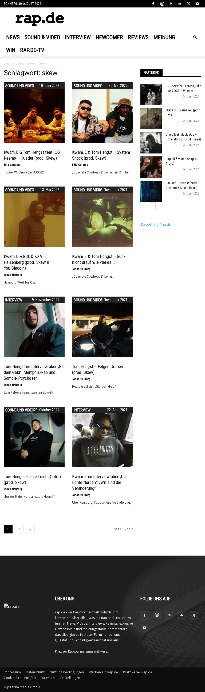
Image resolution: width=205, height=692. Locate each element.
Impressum (12, 672)
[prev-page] (143, 205)
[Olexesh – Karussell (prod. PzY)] (151, 118)
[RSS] (171, 3)
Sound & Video (42, 37)
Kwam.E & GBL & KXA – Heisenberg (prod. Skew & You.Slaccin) (26, 262)
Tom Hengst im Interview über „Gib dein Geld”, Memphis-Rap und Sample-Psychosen (34, 372)
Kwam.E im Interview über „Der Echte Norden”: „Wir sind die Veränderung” (99, 482)
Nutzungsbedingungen (67, 672)
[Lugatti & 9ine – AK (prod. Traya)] (151, 167)
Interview (78, 37)
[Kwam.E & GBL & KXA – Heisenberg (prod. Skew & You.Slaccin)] (34, 217)
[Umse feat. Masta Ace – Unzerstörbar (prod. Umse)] (151, 142)
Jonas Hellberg (13, 275)
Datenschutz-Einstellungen (60, 677)
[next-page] (30, 529)
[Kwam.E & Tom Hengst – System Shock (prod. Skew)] (102, 112)
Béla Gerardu (12, 165)
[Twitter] (188, 3)
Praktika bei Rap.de (137, 672)
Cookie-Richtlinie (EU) (20, 677)
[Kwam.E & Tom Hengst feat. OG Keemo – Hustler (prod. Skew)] (34, 112)
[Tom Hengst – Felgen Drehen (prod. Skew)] (102, 327)
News (13, 37)
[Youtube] (197, 3)
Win (10, 50)
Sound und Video (19, 85)
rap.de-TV (32, 50)
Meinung (164, 37)
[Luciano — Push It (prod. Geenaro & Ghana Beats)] (151, 191)
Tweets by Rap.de (155, 224)
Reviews (138, 37)
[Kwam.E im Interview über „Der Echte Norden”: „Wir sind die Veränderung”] (102, 437)
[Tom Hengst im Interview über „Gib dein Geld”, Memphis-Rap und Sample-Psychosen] (34, 327)
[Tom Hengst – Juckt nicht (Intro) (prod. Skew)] (34, 437)
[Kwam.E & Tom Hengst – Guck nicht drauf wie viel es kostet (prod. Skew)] (102, 217)
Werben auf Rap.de (103, 672)
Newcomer (109, 37)
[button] (194, 37)
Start (7, 63)
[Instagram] (162, 3)
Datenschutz (35, 672)
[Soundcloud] (180, 3)
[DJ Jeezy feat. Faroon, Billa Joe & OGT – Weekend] (151, 94)
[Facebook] (153, 3)
